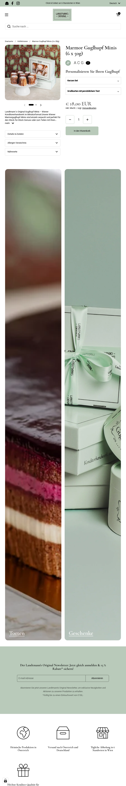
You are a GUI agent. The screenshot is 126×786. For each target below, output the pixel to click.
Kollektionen (23, 41)
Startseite (9, 41)
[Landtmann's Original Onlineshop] (62, 15)
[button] (118, 14)
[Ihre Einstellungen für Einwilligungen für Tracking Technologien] (5, 780)
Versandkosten (89, 108)
